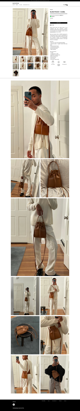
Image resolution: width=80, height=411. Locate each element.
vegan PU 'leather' (62, 42)
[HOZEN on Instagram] (13, 404)
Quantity (51, 18)
